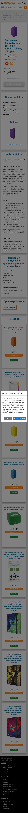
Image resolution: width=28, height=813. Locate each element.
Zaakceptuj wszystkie (19, 418)
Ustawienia (8, 418)
